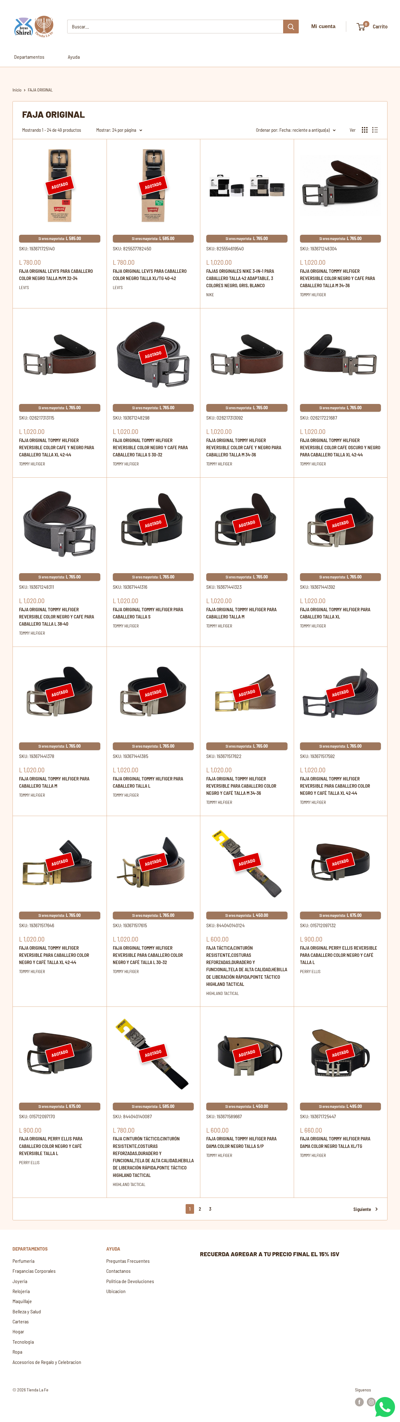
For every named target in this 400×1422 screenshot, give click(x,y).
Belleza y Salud (26, 1311)
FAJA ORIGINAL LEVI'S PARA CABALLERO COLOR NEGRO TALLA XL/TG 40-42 (150, 274)
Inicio (17, 89)
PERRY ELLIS (310, 971)
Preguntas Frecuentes (128, 1261)
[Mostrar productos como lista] (375, 130)
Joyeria (19, 1281)
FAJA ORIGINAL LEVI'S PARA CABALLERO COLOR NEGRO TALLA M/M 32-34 (56, 274)
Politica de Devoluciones (130, 1281)
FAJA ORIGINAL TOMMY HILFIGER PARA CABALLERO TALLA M (241, 613)
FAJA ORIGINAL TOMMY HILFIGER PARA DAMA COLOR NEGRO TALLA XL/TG (335, 1142)
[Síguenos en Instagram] (371, 1401)
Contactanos (118, 1271)
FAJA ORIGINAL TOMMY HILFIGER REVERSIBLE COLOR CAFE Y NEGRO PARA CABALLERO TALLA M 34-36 (243, 447)
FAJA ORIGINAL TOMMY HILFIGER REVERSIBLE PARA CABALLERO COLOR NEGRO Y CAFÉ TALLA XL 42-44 (335, 786)
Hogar (18, 1331)
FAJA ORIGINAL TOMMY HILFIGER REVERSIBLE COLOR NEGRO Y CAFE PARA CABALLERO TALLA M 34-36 (337, 278)
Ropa (17, 1352)
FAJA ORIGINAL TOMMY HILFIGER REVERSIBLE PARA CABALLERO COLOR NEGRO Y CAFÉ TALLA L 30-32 (148, 955)
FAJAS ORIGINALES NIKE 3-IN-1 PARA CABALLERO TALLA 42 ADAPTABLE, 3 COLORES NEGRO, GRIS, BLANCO (240, 278)
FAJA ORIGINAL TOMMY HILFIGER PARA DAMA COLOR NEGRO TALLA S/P (241, 1142)
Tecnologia (23, 1342)
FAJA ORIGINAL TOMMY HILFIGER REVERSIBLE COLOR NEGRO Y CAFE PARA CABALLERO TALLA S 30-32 (150, 447)
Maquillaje (22, 1301)
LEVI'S (24, 287)
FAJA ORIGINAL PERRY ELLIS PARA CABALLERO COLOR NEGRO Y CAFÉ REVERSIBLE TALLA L (50, 1146)
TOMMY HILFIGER (313, 294)
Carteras (20, 1321)
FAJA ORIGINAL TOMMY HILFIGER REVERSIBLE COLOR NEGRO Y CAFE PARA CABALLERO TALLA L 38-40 (56, 617)
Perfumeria (23, 1261)
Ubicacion (116, 1291)
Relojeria (21, 1291)
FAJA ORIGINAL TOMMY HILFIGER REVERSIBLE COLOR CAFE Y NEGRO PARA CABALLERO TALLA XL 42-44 (56, 447)
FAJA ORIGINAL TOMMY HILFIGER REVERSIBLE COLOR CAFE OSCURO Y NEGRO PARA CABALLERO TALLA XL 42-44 (340, 447)
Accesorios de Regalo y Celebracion (46, 1362)
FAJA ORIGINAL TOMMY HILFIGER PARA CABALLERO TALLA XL (335, 613)
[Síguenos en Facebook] (359, 1401)
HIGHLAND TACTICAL (222, 993)
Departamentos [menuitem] (29, 57)
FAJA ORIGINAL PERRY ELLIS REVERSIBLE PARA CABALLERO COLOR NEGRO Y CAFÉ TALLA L (338, 955)
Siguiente (362, 1209)
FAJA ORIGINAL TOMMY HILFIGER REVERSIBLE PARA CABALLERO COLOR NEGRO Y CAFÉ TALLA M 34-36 (241, 786)
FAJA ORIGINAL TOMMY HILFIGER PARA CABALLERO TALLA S (148, 613)
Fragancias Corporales (34, 1271)
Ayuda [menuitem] (74, 57)
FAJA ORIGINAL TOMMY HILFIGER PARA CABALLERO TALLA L (148, 782)
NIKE (210, 294)
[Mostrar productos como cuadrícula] (365, 130)
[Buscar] (291, 26)
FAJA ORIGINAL (40, 89)
